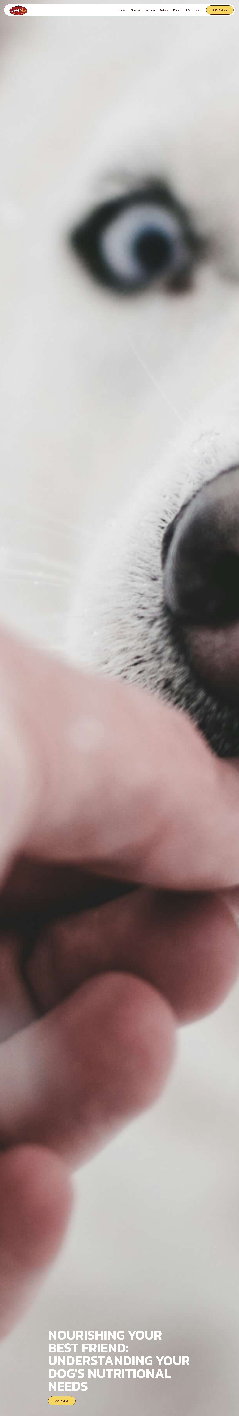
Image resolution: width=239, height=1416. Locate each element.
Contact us (220, 10)
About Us (135, 10)
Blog (198, 10)
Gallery (164, 10)
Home (122, 10)
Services (150, 10)
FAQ (188, 10)
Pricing (177, 10)
